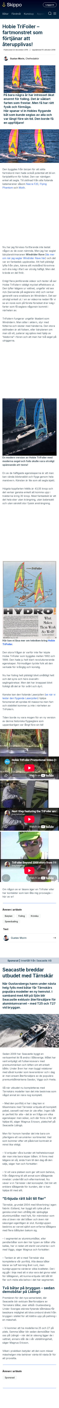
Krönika (34, 916)
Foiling (21, 916)
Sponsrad (10, 1377)
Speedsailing (11, 921)
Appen (40, 13)
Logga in (50, 5)
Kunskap (29, 13)
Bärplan (8, 916)
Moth (22, 187)
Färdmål (16, 13)
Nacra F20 (32, 183)
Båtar (5, 13)
